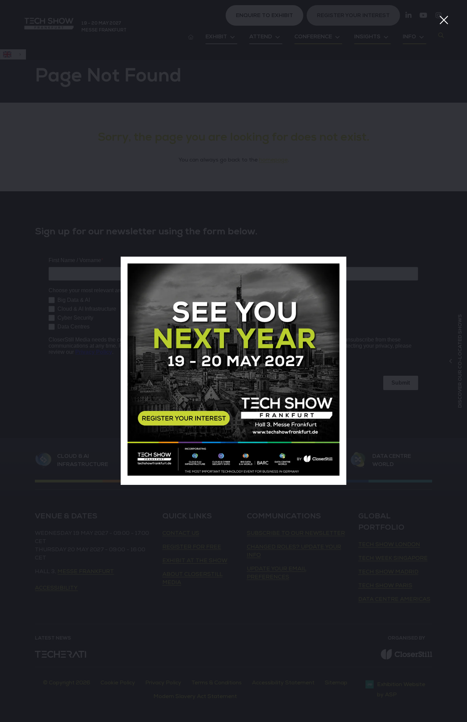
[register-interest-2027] (233, 473)
